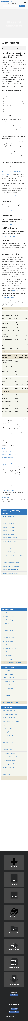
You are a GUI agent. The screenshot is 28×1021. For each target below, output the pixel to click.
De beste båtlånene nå (8, 534)
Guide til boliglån (7, 623)
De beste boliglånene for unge (10, 520)
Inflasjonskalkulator (7, 749)
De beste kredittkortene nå (9, 541)
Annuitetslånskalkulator (9, 710)
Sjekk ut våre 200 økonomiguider (12, 662)
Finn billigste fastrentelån (9, 684)
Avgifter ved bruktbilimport (8, 451)
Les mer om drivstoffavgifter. (9, 224)
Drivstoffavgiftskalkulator (8, 297)
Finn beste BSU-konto (8, 681)
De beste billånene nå (8, 516)
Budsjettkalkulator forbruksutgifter (11, 721)
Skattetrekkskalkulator (8, 771)
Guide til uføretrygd (7, 659)
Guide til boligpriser (7, 627)
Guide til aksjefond (7, 612)
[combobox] (11, 6)
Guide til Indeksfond (8, 641)
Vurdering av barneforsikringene (11, 562)
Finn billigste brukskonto (9, 677)
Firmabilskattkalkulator (8, 735)
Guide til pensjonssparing (9, 652)
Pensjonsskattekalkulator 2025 (10, 760)
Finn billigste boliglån (8, 674)
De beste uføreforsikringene (10, 552)
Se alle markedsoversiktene (10, 702)
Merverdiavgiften (6, 174)
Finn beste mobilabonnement (10, 699)
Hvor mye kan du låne (8, 742)
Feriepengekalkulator (8, 732)
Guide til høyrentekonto (8, 637)
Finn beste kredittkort (8, 695)
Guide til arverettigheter (9, 616)
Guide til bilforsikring (8, 620)
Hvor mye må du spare (9, 746)
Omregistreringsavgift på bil (9, 454)
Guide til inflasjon (7, 644)
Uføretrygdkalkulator (8, 774)
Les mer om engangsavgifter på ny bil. (12, 171)
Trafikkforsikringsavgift (7, 457)
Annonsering (14, 1008)
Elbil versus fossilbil (8, 728)
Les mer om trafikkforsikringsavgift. (11, 236)
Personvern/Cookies (14, 1011)
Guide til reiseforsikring (8, 655)
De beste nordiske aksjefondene (11, 569)
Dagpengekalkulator (8, 725)
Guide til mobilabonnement (10, 648)
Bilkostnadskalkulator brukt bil (10, 714)
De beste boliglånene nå (9, 523)
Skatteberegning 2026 (8, 764)
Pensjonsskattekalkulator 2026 (10, 756)
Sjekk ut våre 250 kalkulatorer (11, 778)
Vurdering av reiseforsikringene (10, 559)
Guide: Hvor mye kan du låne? (10, 634)
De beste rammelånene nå (9, 548)
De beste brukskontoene (9, 527)
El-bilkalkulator (5, 497)
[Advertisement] (14, 24)
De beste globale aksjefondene (11, 566)
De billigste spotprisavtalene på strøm (12, 555)
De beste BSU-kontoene (9, 530)
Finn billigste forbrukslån (9, 688)
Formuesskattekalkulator (9, 739)
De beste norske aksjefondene (10, 573)
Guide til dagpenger (8, 630)
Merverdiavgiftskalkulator (9, 753)
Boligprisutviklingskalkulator (10, 717)
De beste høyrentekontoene (10, 537)
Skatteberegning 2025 (8, 767)
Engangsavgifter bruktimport (9, 479)
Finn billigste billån (7, 670)
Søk (22, 6)
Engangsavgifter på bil (17, 290)
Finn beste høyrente (8, 692)
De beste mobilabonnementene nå (12, 545)
